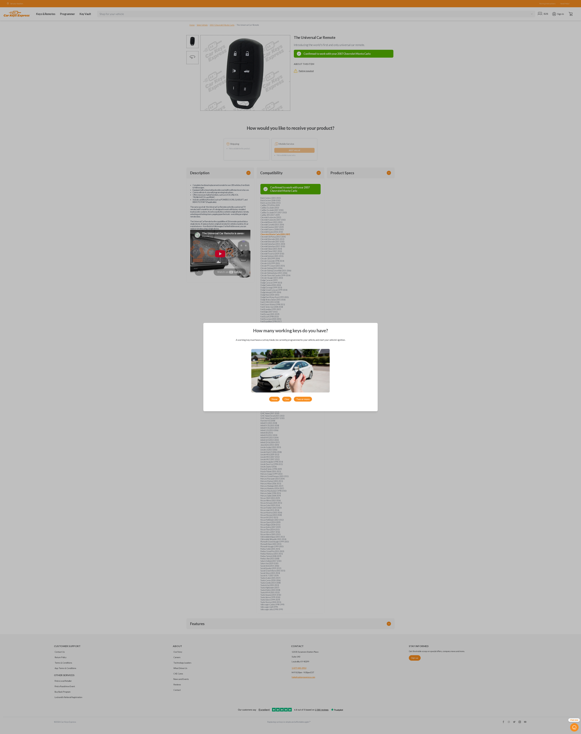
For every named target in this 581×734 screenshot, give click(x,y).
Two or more (303, 399)
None (274, 399)
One (287, 399)
